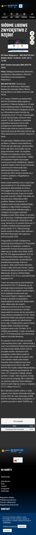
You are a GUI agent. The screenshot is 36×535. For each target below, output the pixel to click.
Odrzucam (22, 526)
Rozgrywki (5, 489)
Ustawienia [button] (7, 522)
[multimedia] (32, 14)
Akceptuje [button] (7, 530)
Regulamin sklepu (7, 497)
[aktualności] (5, 14)
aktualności (5, 17)
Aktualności (5, 481)
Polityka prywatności (8, 500)
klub (11, 17)
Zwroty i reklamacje (8, 502)
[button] (20, 6)
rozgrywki (24, 17)
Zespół (4, 486)
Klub (3, 484)
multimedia (32, 17)
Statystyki (5, 491)
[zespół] (17, 14)
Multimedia (5, 477)
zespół (17, 17)
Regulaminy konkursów (9, 505)
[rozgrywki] (24, 14)
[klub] (11, 14)
